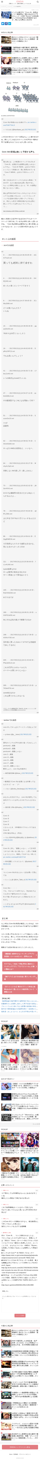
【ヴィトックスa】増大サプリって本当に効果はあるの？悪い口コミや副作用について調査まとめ (19, 989)
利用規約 (15, 1454)
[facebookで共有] (6, 23)
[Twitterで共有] (2, 23)
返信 (37, 1190)
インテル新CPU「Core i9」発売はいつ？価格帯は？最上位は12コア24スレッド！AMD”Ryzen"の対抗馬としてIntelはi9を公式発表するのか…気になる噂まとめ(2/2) (25, 16)
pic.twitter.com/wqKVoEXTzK (14, 857)
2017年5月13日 (30, 129)
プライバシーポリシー (25, 1454)
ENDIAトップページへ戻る (20, 1447)
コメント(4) (36, 24)
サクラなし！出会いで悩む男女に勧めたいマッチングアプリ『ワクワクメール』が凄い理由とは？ (19, 966)
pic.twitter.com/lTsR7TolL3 (8, 115)
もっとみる (36, 1124)
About (11, 1454)
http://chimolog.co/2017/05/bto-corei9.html (14, 211)
